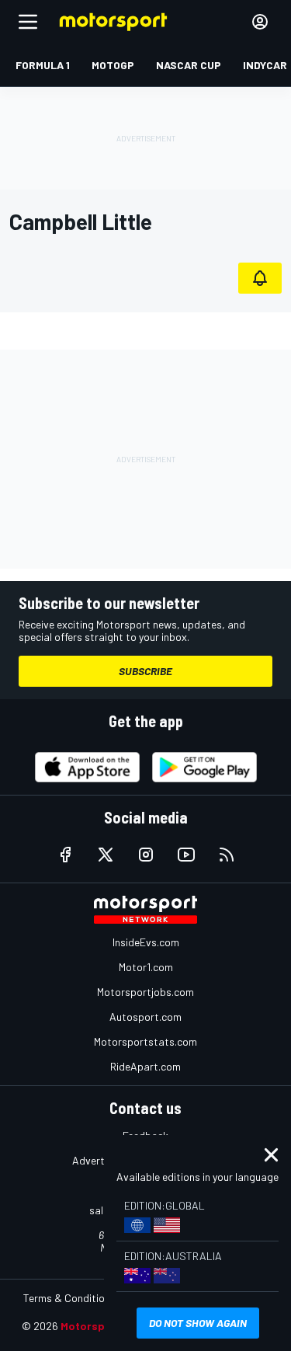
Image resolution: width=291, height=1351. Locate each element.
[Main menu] (28, 21)
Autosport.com (145, 1016)
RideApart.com (145, 1066)
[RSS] (226, 854)
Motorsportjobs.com (145, 991)
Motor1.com (146, 966)
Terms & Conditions (69, 1297)
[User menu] (259, 21)
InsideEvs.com (146, 942)
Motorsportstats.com (145, 1041)
